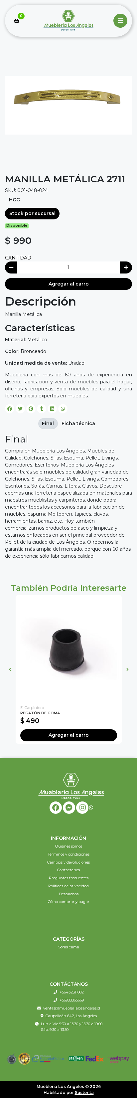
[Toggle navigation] (120, 21)
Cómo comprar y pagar (68, 901)
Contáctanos (68, 870)
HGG (14, 200)
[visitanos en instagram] (82, 807)
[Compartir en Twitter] (20, 408)
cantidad (18, 258)
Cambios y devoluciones (68, 862)
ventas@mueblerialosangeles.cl (71, 1008)
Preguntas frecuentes (68, 878)
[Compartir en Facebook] (9, 408)
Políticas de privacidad (68, 886)
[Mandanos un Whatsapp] (91, 807)
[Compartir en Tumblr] (41, 408)
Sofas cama (68, 947)
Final (48, 423)
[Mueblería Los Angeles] (68, 21)
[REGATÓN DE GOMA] (69, 648)
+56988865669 (72, 1000)
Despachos (68, 894)
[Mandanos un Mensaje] (69, 807)
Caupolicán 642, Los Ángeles (71, 1016)
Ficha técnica (78, 423)
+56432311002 (72, 992)
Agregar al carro (69, 284)
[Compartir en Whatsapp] (63, 408)
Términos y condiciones (68, 854)
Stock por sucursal (32, 213)
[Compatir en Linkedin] (52, 408)
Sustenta (84, 1092)
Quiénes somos (68, 846)
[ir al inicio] (71, 785)
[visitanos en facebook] (56, 807)
